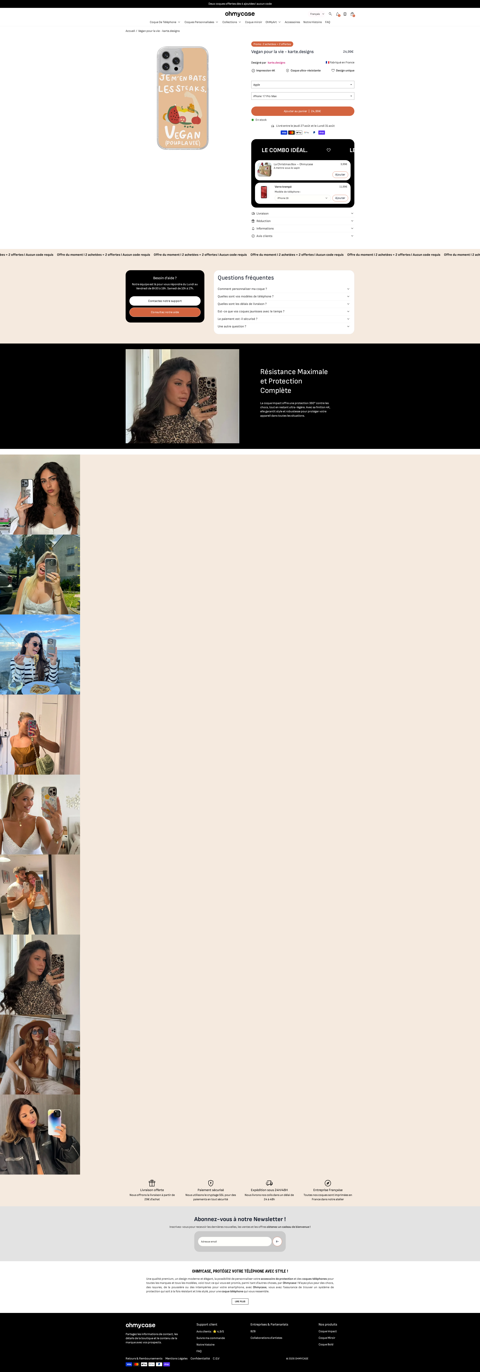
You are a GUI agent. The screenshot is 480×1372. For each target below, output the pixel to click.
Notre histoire (205, 1344)
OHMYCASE (301, 1358)
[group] (40, 495)
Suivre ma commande (210, 1338)
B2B (253, 1331)
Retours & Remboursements (144, 1358)
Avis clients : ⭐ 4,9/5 (210, 1331)
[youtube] (150, 1351)
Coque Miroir (327, 1338)
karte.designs (276, 63)
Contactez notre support (165, 301)
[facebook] (128, 1351)
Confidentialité (200, 1358)
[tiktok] (143, 1351)
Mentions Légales (176, 1358)
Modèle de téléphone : (288, 191)
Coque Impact (328, 1331)
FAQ (199, 1351)
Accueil (130, 31)
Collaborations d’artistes (266, 1338)
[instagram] (135, 1351)
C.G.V (216, 1358)
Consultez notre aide (165, 312)
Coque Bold (326, 1344)
